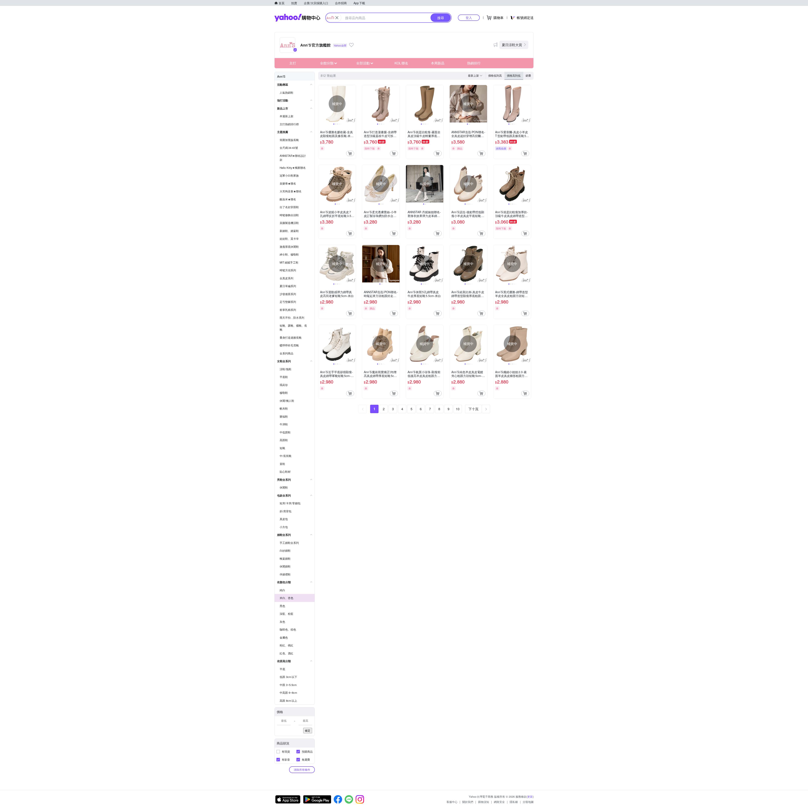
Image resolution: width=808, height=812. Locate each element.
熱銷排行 (474, 63)
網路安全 (499, 802)
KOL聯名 (401, 63)
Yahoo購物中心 (297, 18)
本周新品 (437, 63)
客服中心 (452, 802)
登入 (469, 17)
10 (458, 408)
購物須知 (483, 802)
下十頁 (473, 408)
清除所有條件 (302, 770)
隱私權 (514, 802)
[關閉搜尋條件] (336, 17)
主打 (292, 63)
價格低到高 (495, 75)
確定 (307, 730)
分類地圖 (528, 802)
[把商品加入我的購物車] (350, 153)
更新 (530, 797)
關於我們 (467, 802)
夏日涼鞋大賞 (512, 44)
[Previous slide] (321, 104)
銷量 (528, 75)
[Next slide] (353, 104)
